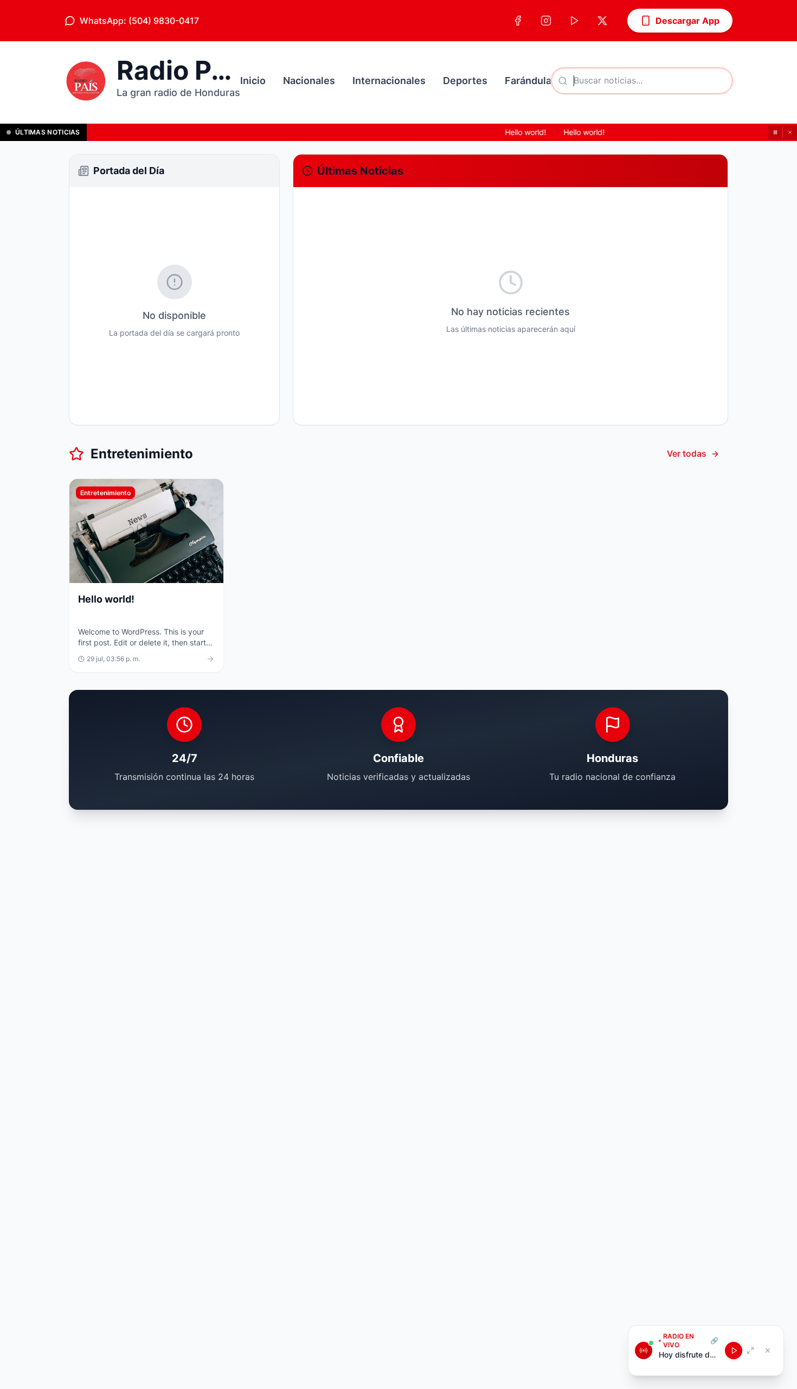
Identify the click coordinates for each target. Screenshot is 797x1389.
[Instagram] (546, 20)
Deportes (465, 80)
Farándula (528, 80)
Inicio (253, 80)
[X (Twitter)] (602, 20)
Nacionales (309, 80)
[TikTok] (574, 20)
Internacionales (389, 80)
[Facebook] (518, 20)
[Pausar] (775, 132)
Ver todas (686, 453)
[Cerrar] (790, 132)
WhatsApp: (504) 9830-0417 (139, 20)
